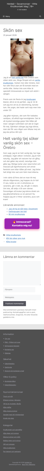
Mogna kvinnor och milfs (11, 437)
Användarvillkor (10, 381)
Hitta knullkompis (13, 235)
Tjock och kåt (8, 396)
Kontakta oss (9, 349)
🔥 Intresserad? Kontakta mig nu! (22, 223)
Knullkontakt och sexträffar (12, 430)
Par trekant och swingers (12, 451)
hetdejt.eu (28, 462)
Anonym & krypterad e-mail (14, 371)
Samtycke (8, 367)
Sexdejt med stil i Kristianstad (13, 415)
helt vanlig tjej (18, 77)
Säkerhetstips (9, 364)
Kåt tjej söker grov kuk (15, 238)
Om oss (7, 338)
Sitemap (8, 353)
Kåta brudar (11, 242)
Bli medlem (23, 9)
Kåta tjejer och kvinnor (11, 433)
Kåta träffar (7, 407)
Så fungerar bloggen (12, 346)
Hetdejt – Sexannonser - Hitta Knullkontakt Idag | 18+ (22, 5)
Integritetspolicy (10, 385)
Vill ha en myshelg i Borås (12, 404)
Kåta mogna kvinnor (10, 411)
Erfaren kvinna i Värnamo (12, 400)
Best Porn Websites (28, 464)
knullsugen (31, 99)
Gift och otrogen (9, 444)
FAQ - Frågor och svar (12, 342)
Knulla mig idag (8, 418)
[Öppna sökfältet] (40, 16)
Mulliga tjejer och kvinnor (12, 440)
